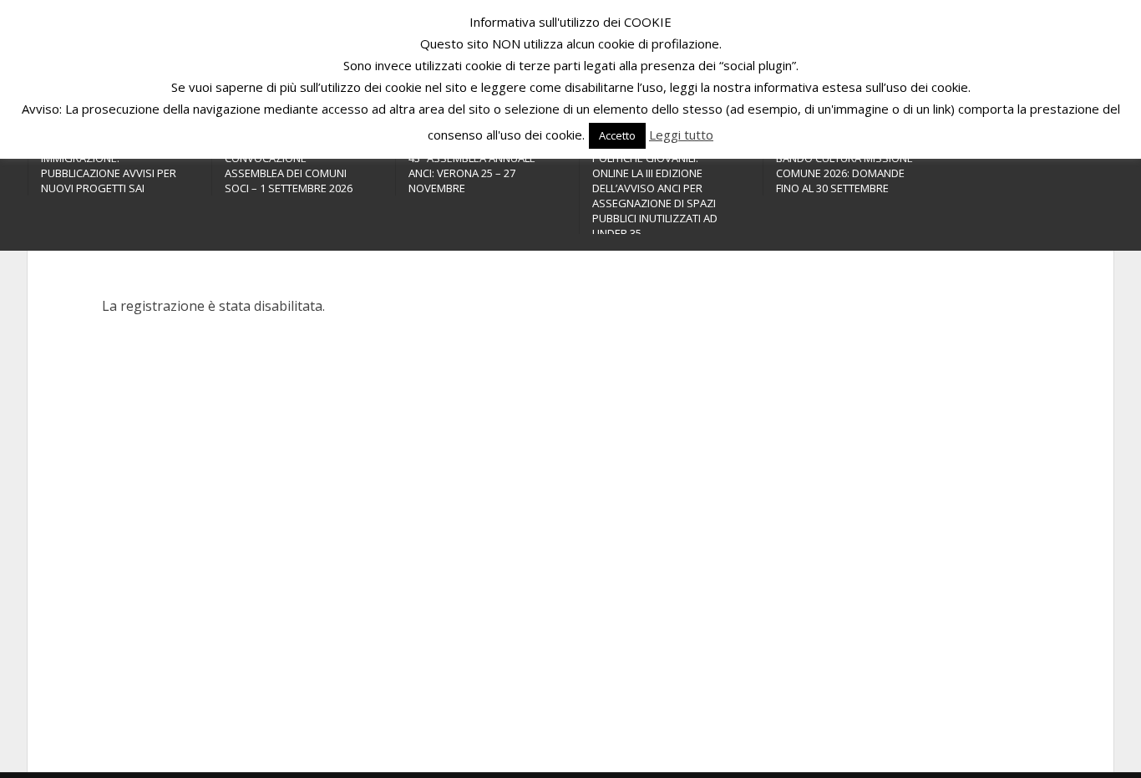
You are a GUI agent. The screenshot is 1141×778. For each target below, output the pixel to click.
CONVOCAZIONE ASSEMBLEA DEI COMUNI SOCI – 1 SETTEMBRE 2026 (288, 173)
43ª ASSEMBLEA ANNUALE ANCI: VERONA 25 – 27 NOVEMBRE (471, 173)
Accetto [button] (617, 135)
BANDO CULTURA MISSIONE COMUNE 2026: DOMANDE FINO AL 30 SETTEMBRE (844, 173)
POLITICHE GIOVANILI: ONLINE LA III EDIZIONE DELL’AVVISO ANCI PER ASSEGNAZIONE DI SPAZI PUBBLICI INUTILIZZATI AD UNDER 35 (655, 195)
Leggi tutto (681, 134)
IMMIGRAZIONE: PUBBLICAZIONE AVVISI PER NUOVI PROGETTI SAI (108, 173)
